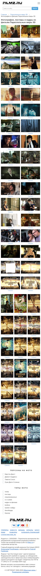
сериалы (29, 530)
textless (7, 505)
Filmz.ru (30, 542)
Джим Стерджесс (11, 477)
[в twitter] (18, 525)
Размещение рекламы (20, 572)
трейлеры (4, 530)
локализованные (11, 497)
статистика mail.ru (8, 534)
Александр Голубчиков (10, 549)
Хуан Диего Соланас (12, 482)
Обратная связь (29, 570)
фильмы (21, 530)
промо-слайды (10, 508)
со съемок (8, 500)
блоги (37, 530)
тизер (7, 491)
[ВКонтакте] (14, 525)
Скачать (10, 39)
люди (3, 532)
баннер (7, 513)
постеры (8, 494)
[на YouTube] (22, 525)
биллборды (9, 510)
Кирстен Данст (10, 474)
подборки (13, 532)
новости (13, 530)
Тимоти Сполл (10, 479)
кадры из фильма (11, 502)
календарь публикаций (30, 532)
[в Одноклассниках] (27, 525)
